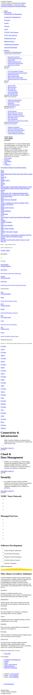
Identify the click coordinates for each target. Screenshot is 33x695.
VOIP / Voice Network (10, 664)
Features (3, 220)
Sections (20, 236)
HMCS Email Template (7, 229)
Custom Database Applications (16, 133)
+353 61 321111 (14, 673)
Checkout (6, 217)
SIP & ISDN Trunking (14, 104)
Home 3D (3, 178)
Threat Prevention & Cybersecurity (17, 79)
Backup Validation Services (15, 114)
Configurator (4, 214)
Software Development (10, 667)
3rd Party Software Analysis (15, 128)
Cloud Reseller (14, 187)
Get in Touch (8, 158)
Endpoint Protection (13, 74)
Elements (21, 203)
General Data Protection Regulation (17, 73)
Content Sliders (14, 235)
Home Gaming (16, 174)
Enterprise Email (23, 193)
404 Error (29, 235)
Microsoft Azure (12, 87)
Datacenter (9, 200)
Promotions (20, 217)
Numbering (11, 103)
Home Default (5, 174)
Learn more (7, 653)
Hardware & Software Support (16, 116)
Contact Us (7, 164)
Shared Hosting (5, 187)
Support (3, 238)
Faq (5, 241)
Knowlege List (5, 240)
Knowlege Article (14, 240)
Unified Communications (15, 100)
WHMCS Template (6, 223)
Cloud (6, 663)
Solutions (6, 50)
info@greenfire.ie (9, 684)
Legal (27, 240)
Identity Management (13, 76)
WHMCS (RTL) (5, 181)
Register (3, 236)
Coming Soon (13, 217)
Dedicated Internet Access (15, 58)
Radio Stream (6, 197)
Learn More (4, 448)
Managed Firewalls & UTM (15, 77)
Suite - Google (12, 195)
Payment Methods (6, 211)
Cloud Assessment (13, 92)
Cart (2, 217)
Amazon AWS (11, 85)
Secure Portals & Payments (15, 132)
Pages (2, 191)
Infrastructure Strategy (14, 65)
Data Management (13, 93)
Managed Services (9, 666)
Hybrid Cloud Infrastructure (15, 63)
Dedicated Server (23, 187)
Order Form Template (7, 226)
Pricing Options (5, 235)
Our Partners (7, 161)
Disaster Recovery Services (15, 112)
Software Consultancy (14, 127)
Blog (2, 241)
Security (6, 661)
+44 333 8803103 (14, 677)
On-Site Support (12, 111)
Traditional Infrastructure (14, 61)
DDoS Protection (5, 199)
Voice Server (7, 205)
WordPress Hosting (9, 188)
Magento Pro (4, 195)
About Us (7, 159)
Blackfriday (15, 218)
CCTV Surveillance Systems (15, 71)
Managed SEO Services (7, 208)
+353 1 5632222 (13, 675)
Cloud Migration (12, 90)
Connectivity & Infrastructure (12, 659)
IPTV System (20, 195)
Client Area (9, 236)
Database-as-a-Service (13, 203)
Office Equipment (13, 119)
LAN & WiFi (11, 60)
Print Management (13, 117)
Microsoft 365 (11, 89)
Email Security (5, 193)
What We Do (8, 12)
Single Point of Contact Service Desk (18, 120)
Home (6, 11)
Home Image (20, 174)
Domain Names (19, 188)
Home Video (12, 174)
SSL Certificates (13, 193)
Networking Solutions (14, 57)
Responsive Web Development (16, 130)
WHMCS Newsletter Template (9, 232)
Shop (5, 163)
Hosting (3, 184)
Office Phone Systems (14, 101)
